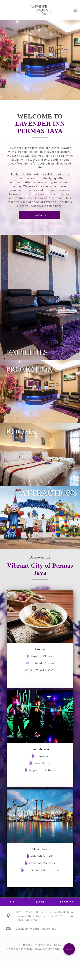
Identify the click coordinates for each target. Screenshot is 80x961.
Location (67, 902)
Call (13, 902)
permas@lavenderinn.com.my (36, 928)
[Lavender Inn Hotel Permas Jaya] (40, 10)
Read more (39, 215)
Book (40, 902)
